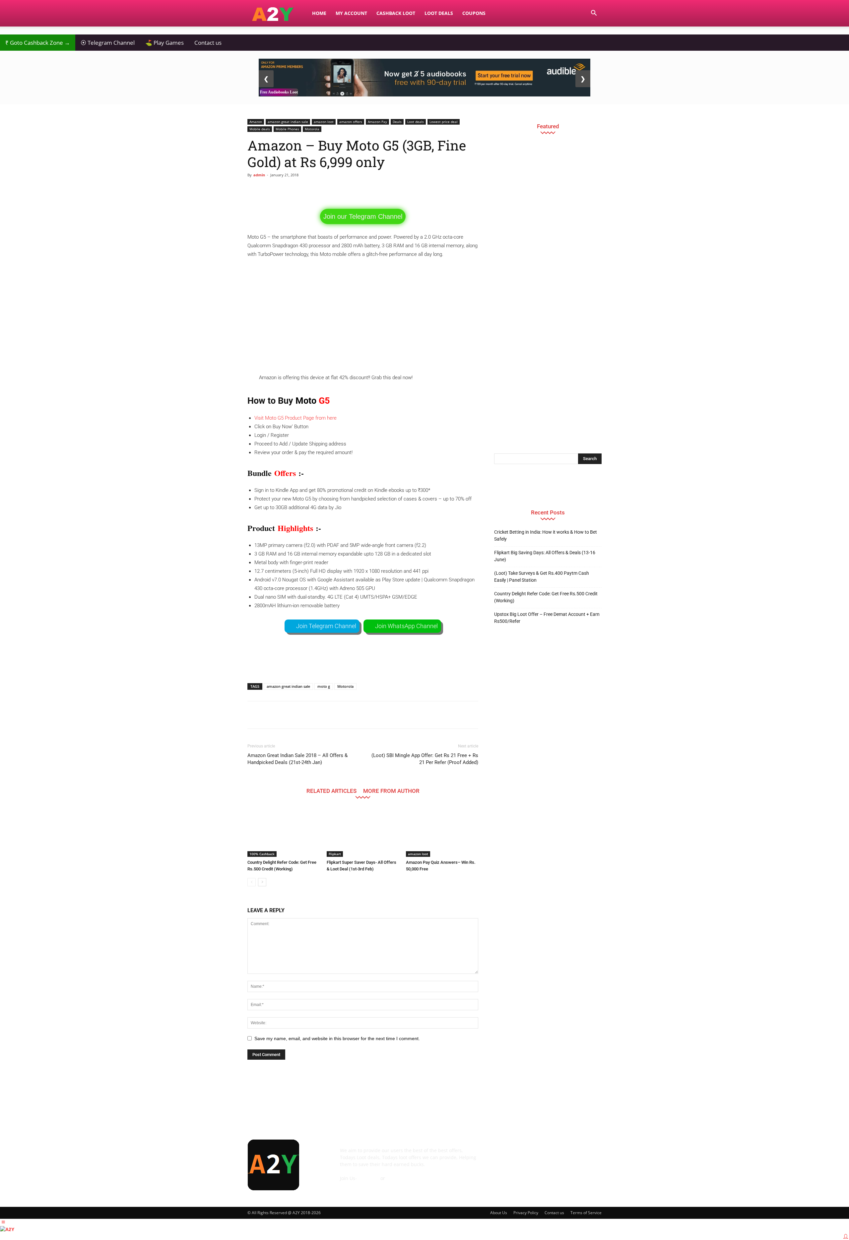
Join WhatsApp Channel (406, 625)
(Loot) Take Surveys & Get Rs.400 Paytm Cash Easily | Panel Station (541, 576)
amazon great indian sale (288, 121)
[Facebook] (500, 1155)
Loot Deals (438, 13)
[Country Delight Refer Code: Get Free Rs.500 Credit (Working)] (283, 832)
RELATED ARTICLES (331, 791)
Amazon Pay (377, 121)
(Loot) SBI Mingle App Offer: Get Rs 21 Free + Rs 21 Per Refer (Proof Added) (424, 758)
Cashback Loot (395, 13)
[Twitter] (572, 1155)
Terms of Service (586, 1212)
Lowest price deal (443, 121)
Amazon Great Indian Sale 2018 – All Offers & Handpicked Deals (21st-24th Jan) (297, 758)
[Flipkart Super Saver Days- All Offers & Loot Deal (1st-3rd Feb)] (363, 832)
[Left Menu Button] (3, 1222)
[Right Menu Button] (845, 1236)
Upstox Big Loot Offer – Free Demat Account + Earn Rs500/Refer (547, 618)
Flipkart (335, 854)
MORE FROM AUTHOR (391, 791)
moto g (323, 686)
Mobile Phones (287, 129)
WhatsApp (397, 1178)
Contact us (208, 42)
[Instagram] (536, 1155)
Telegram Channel (108, 42)
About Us (498, 1212)
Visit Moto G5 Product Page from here (295, 418)
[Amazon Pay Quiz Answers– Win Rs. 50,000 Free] (442, 832)
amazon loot (324, 121)
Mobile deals (259, 129)
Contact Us (352, 1185)
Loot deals (415, 121)
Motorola (312, 129)
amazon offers (350, 121)
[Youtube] (590, 1155)
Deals (397, 121)
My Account (351, 13)
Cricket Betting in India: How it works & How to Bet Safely (545, 535)
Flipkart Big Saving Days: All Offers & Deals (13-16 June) (544, 556)
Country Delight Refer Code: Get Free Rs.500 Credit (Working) (546, 597)
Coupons (474, 13)
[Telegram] (554, 1155)
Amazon (255, 121)
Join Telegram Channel (326, 625)
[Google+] (518, 1155)
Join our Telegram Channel (362, 216)
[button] (594, 14)
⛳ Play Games (164, 42)
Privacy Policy (525, 1212)
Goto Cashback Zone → (37, 42)
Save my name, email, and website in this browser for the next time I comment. (337, 1038)
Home (319, 13)
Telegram (368, 1178)
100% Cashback (262, 854)
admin (259, 174)
